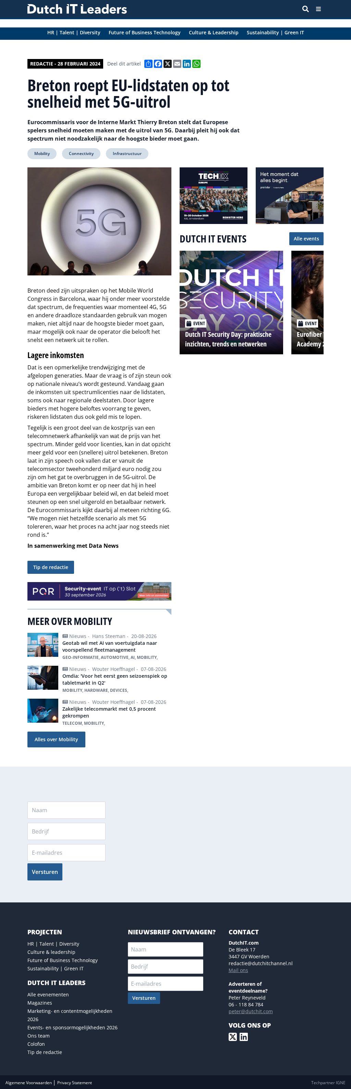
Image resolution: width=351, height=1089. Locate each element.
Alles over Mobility (56, 739)
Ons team (38, 1035)
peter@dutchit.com (251, 1011)
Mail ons (238, 970)
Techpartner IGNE (328, 1083)
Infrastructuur (127, 153)
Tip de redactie (50, 567)
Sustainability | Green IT (55, 968)
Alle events (306, 238)
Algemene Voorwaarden (29, 1083)
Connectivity (81, 153)
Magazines (39, 1002)
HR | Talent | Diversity (53, 943)
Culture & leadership (51, 952)
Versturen (45, 872)
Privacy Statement (74, 1083)
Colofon (36, 1044)
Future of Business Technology (62, 960)
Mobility (42, 153)
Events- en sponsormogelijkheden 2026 (72, 1027)
